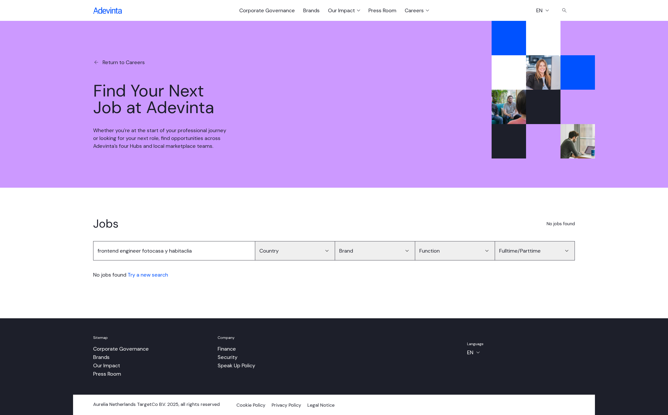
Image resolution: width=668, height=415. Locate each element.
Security (227, 357)
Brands (311, 10)
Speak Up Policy (236, 365)
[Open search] (564, 10)
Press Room (382, 10)
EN (545, 11)
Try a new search (148, 274)
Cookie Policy (250, 405)
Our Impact (106, 365)
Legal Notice (321, 405)
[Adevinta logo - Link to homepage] (107, 10)
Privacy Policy (286, 405)
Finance (227, 348)
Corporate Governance (267, 10)
